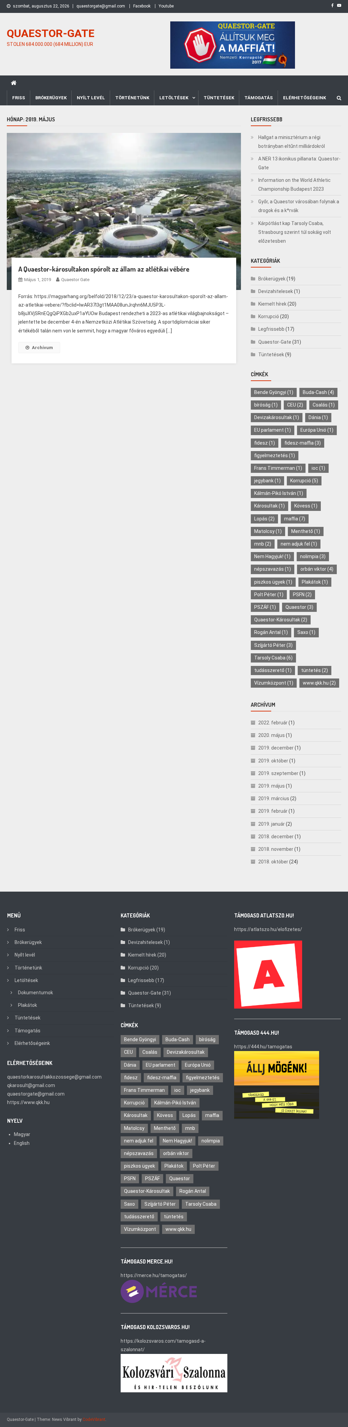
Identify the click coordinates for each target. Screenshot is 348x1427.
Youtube (166, 6)
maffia (294, 518)
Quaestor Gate (75, 279)
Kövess (305, 506)
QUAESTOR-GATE (50, 33)
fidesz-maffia (302, 443)
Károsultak (269, 506)
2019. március (273, 798)
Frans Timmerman (278, 468)
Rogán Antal (271, 632)
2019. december (276, 748)
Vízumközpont (273, 683)
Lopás (264, 518)
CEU (295, 405)
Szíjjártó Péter (273, 645)
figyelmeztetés (274, 455)
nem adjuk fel (299, 544)
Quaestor (299, 607)
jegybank (267, 480)
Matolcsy (268, 531)
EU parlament (272, 430)
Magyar (22, 1134)
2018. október (273, 861)
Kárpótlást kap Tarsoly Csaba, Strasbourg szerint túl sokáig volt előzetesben (294, 232)
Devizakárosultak (276, 417)
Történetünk (132, 97)
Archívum (42, 347)
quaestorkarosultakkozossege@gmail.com (54, 1077)
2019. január (271, 824)
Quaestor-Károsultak (280, 619)
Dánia (318, 417)
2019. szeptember (278, 773)
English (22, 1143)
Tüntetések (219, 97)
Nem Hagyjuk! (272, 556)
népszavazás (272, 569)
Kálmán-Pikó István (278, 493)
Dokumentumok (35, 992)
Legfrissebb (271, 329)
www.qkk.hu (319, 683)
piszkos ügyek (273, 582)
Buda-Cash (318, 392)
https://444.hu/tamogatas (263, 1046)
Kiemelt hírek (272, 304)
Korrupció (268, 316)
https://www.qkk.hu (28, 1102)
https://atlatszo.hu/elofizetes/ (268, 929)
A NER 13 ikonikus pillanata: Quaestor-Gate (299, 163)
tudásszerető (273, 670)
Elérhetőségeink (304, 97)
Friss (18, 97)
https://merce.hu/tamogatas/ (154, 1275)
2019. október (273, 760)
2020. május (271, 735)
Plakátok (315, 582)
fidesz (264, 443)
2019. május (271, 786)
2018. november (275, 849)
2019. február (273, 811)
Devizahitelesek (275, 291)
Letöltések (173, 97)
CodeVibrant (94, 1419)
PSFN (302, 594)
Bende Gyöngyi (273, 392)
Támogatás (258, 97)
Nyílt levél (91, 97)
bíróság (266, 405)
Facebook (142, 6)
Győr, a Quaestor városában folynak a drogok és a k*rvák (298, 206)
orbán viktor (316, 569)
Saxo (306, 632)
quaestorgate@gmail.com (100, 6)
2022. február (273, 722)
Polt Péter (268, 594)
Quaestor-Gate (274, 342)
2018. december (276, 836)
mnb (262, 544)
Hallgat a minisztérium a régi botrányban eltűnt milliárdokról (291, 142)
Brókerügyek (51, 97)
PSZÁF (265, 607)
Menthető (305, 531)
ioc (318, 468)
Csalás (324, 405)
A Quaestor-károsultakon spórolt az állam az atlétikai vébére (103, 268)
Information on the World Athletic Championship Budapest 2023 (294, 184)
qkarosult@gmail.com (31, 1085)
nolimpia (313, 556)
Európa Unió (316, 430)
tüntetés (314, 670)
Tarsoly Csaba (273, 657)
